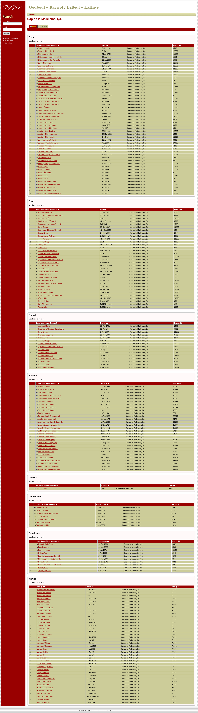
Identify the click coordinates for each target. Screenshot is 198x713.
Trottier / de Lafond (44, 699)
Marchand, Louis (44, 286)
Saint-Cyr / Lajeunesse (45, 696)
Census (104, 485)
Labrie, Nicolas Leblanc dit (48, 93)
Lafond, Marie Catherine (47, 110)
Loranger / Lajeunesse (45, 667)
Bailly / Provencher (44, 599)
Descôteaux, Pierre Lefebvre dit (49, 230)
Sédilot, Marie (43, 568)
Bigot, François (42, 488)
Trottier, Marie (43, 175)
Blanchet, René (43, 218)
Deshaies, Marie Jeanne (47, 72)
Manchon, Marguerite (45, 280)
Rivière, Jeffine (43, 301)
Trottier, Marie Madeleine (47, 181)
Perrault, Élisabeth (44, 149)
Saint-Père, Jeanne (45, 304)
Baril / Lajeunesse (43, 602)
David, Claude (43, 227)
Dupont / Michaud (43, 622)
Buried (103, 323)
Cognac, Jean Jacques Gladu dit (50, 224)
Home (32, 14)
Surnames (9, 40)
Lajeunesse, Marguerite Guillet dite (51, 113)
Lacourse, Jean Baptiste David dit (50, 98)
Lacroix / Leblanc (43, 652)
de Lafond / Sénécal (44, 613)
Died (102, 209)
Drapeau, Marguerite (45, 335)
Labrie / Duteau (42, 640)
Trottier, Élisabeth (44, 173)
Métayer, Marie (43, 298)
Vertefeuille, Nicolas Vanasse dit (49, 193)
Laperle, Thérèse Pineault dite (49, 116)
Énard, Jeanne (43, 547)
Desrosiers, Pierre (44, 75)
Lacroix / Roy (41, 655)
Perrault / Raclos (43, 676)
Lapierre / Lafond (43, 658)
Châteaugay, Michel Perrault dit (49, 60)
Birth (104, 45)
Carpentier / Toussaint (45, 608)
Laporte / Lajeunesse (44, 661)
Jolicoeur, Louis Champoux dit (49, 87)
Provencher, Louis (44, 158)
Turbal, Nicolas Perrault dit (47, 187)
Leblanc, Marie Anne (45, 122)
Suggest (44, 26)
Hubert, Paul (42, 553)
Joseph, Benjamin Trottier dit (48, 90)
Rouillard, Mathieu (43, 525)
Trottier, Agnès (43, 167)
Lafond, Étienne (44, 107)
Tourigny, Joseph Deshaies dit (49, 164)
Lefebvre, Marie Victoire (46, 137)
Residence (102, 541)
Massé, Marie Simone (46, 292)
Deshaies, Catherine (45, 66)
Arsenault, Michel (44, 48)
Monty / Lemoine (43, 673)
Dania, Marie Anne (45, 63)
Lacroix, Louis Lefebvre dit (47, 257)
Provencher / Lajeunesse (46, 679)
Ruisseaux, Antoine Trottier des (49, 565)
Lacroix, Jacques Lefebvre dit (48, 101)
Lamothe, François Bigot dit (48, 266)
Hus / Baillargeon (43, 631)
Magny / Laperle (43, 670)
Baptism (104, 384)
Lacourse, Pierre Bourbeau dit (47, 513)
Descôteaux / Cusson (44, 616)
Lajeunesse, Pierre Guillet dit (48, 263)
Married (90, 587)
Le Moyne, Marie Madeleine (48, 119)
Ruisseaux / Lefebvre (44, 690)
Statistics (8, 43)
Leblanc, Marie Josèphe (47, 125)
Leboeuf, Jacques (42, 516)
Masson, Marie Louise (46, 146)
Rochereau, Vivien (43, 522)
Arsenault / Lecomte (44, 596)
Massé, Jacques (44, 289)
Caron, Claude (41, 507)
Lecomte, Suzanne (44, 274)
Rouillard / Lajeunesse (45, 687)
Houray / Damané (43, 628)
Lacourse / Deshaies (44, 646)
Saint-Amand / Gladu (44, 693)
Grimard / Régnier (43, 625)
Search (8, 16)
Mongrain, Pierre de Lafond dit (49, 559)
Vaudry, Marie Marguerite (47, 190)
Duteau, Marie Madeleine (47, 236)
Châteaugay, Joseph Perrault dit (49, 57)
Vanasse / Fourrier (43, 702)
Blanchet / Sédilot (43, 605)
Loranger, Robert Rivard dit (46, 519)
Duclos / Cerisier (43, 619)
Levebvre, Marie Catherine (48, 140)
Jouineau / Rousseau (44, 634)
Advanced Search (11, 38)
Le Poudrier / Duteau (44, 664)
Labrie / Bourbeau (43, 637)
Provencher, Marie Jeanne (47, 161)
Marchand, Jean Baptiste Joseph (50, 283)
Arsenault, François (45, 212)
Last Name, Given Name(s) (47, 45)
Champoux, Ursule (45, 54)
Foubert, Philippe (44, 242)
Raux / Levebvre (43, 685)
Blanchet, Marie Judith (46, 51)
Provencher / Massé (44, 682)
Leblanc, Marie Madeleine (47, 128)
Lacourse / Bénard (43, 643)
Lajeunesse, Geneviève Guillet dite (50, 260)
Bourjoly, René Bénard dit (47, 221)
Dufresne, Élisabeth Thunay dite (49, 78)
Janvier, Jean (42, 248)
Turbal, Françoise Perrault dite (49, 184)
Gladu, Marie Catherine (46, 81)
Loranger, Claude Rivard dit (48, 143)
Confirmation (101, 504)
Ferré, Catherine (44, 239)
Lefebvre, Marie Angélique (47, 134)
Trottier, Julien (43, 307)
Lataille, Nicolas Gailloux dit (48, 271)
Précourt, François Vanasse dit (49, 155)
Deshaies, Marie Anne (46, 69)
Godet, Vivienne (43, 245)
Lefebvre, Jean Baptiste (46, 131)
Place (34, 26)
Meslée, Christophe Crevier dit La (50, 295)
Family (40, 587)
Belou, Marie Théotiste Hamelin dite (51, 215)
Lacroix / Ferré (42, 649)
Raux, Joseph (43, 562)
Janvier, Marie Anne (45, 84)
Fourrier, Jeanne (44, 550)
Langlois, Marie (43, 269)
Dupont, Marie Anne (45, 544)
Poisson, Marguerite (45, 152)
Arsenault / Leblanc (44, 593)
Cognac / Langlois (43, 610)
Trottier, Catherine (44, 170)
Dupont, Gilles (43, 233)
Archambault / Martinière (46, 590)
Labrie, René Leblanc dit (47, 96)
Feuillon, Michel (42, 510)
